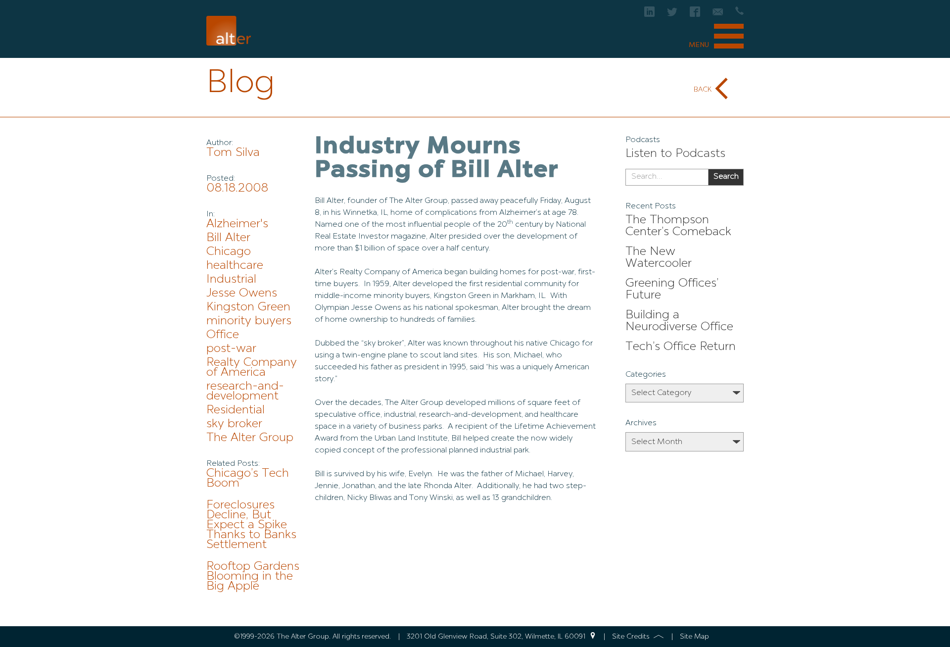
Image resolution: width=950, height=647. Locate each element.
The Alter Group (249, 438)
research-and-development (245, 391)
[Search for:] (666, 177)
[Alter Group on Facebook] (695, 14)
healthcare (234, 266)
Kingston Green (248, 307)
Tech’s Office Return (680, 347)
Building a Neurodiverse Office (679, 321)
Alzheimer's (237, 224)
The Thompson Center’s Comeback (678, 226)
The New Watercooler (658, 258)
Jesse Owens (241, 293)
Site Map (694, 636)
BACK (703, 89)
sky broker (234, 424)
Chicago (228, 252)
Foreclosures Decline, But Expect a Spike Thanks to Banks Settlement (251, 525)
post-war (231, 349)
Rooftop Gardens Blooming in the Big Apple (252, 577)
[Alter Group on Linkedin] (649, 14)
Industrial (231, 280)
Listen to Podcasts (675, 154)
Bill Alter (228, 238)
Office (222, 335)
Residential (235, 410)
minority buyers (248, 321)
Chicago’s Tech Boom (247, 479)
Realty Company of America (251, 368)
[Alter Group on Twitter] (672, 14)
